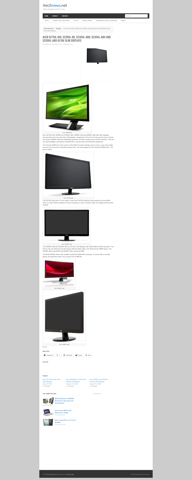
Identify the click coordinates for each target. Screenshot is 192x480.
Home (46, 16)
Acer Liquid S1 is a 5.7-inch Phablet (65, 421)
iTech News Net (49, 28)
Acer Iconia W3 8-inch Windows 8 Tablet (63, 412)
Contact (55, 16)
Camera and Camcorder (61, 20)
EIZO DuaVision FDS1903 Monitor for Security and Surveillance (64, 401)
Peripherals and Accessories (106, 20)
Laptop (75, 20)
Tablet (123, 20)
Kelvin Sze (48, 44)
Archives (65, 16)
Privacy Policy (70, 474)
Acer (44, 347)
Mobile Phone (86, 21)
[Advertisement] (108, 7)
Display (58, 28)
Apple (47, 20)
